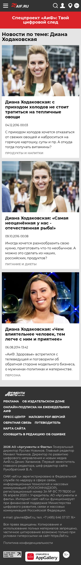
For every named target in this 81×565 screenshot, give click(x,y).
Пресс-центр (14, 417)
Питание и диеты (21, 264)
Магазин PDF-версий (47, 417)
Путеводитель (47, 423)
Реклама (11, 401)
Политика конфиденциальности (28, 543)
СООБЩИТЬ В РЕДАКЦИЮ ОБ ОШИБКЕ (34, 434)
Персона (13, 375)
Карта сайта (14, 428)
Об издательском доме (43, 401)
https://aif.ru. (60, 536)
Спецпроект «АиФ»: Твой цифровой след (40, 20)
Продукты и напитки (24, 153)
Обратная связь (17, 423)
